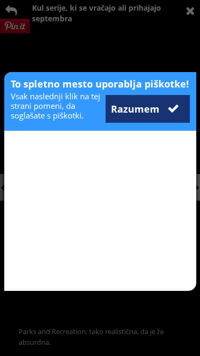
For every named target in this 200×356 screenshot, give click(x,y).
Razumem (136, 108)
